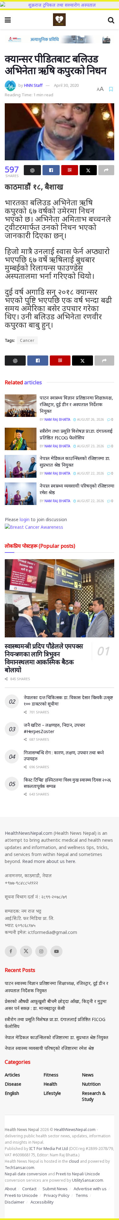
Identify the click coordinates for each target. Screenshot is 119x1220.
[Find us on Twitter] (26, 951)
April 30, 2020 (66, 85)
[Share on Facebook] (51, 170)
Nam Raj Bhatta (57, 419)
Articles (12, 1075)
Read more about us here (48, 861)
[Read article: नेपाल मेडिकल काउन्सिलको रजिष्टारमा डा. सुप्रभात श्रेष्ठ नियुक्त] (20, 466)
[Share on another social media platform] (106, 170)
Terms (82, 1195)
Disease (13, 1084)
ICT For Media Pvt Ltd (48, 1148)
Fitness (50, 1075)
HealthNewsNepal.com (28, 833)
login (25, 519)
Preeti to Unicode (21, 1195)
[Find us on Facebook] (11, 951)
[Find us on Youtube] (56, 951)
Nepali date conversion (26, 1174)
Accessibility (42, 1202)
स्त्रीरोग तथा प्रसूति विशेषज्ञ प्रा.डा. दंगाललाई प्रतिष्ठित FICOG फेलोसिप (76, 434)
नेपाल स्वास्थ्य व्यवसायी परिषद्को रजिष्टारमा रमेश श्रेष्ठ (49, 1048)
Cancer (27, 340)
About (10, 1188)
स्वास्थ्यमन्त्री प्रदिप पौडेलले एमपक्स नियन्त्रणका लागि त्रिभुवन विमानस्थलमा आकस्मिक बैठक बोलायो (44, 658)
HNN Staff (33, 85)
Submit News (55, 1188)
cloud (74, 1161)
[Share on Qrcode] (69, 170)
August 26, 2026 (90, 419)
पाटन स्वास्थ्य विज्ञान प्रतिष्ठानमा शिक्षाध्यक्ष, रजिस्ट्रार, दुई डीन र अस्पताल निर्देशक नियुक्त (76, 404)
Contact (29, 1188)
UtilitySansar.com (87, 1180)
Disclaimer (14, 1202)
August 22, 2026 (90, 473)
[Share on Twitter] (88, 170)
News (88, 1075)
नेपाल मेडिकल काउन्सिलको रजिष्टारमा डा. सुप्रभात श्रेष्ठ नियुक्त (56, 1037)
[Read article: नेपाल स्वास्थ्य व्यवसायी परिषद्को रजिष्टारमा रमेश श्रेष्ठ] (20, 493)
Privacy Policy (56, 1195)
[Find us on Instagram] (41, 951)
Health (50, 1084)
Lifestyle (52, 1093)
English (12, 1093)
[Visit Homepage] (59, 19)
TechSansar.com (19, 1167)
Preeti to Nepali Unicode (78, 1174)
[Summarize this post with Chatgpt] (32, 170)
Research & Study (94, 1096)
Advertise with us (90, 1188)
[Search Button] (111, 19)
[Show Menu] (8, 19)
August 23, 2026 (90, 446)
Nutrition (91, 1084)
